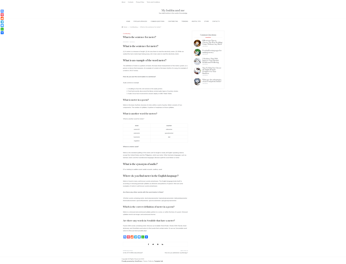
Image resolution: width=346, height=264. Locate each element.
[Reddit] (2, 18)
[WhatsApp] (2, 29)
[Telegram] (2, 22)
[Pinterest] (2, 15)
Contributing (173, 21)
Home (128, 21)
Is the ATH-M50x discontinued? (133, 253)
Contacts (130, 2)
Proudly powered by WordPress (132, 261)
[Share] (2, 33)
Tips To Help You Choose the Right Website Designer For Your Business (211, 70)
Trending (184, 21)
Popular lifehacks (140, 21)
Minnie (133, 42)
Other (206, 21)
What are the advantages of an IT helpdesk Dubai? (211, 81)
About (123, 2)
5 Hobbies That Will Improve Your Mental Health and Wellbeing (210, 60)
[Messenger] (2, 25)
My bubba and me (173, 10)
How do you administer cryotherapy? (176, 253)
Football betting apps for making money (212, 51)
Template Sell (158, 261)
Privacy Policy (140, 2)
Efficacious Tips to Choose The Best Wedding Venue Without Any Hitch (212, 42)
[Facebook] (2, 11)
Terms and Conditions (153, 2)
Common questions (157, 21)
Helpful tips (196, 21)
